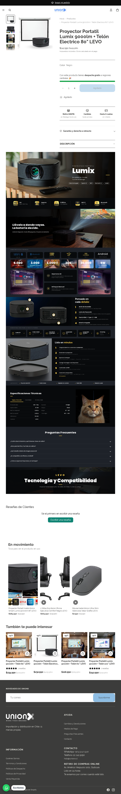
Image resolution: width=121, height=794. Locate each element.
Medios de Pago (71, 729)
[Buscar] (9, 10)
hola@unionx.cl (71, 759)
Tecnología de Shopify (28, 790)
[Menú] (3, 10)
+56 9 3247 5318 (82, 752)
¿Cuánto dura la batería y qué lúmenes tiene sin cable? (27, 441)
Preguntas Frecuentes (73, 734)
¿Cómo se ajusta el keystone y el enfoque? (24, 461)
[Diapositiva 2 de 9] (10, 29)
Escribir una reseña (60, 519)
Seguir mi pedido (62, 2)
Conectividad (28, 400)
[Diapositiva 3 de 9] (10, 38)
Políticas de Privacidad (16, 774)
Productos (71, 19)
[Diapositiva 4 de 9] (10, 48)
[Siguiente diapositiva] (49, 32)
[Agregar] (27, 653)
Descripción (67, 144)
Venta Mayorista (13, 779)
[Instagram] (113, 790)
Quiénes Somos (12, 758)
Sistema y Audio (39, 400)
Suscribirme (104, 697)
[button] (11, 668)
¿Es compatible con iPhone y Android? (21, 456)
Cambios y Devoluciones (75, 724)
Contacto (68, 739)
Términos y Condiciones (16, 764)
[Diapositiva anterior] (19, 32)
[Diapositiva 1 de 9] (10, 19)
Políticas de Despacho (15, 769)
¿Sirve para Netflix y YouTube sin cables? (23, 446)
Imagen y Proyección (17, 400)
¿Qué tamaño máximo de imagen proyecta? (23, 451)
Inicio (62, 19)
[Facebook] (108, 790)
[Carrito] (117, 10)
